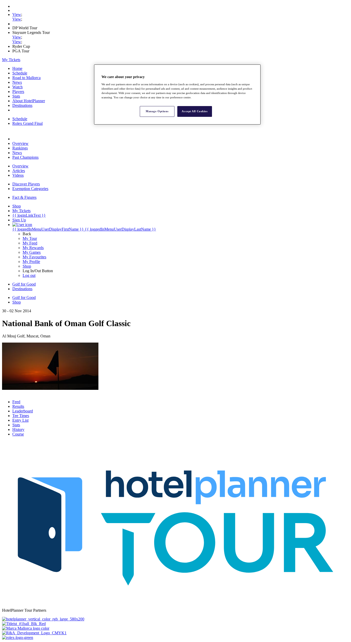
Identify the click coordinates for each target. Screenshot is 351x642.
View (16, 14)
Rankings (20, 148)
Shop (27, 266)
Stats (16, 96)
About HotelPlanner (28, 101)
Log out (29, 275)
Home (17, 68)
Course (18, 434)
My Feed (30, 243)
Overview (20, 143)
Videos (18, 175)
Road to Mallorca (26, 77)
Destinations (22, 105)
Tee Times (20, 415)
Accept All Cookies (194, 111)
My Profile (31, 261)
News (17, 82)
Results (18, 406)
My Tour (30, 238)
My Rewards (33, 248)
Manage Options (157, 111)
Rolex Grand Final (27, 123)
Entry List (20, 420)
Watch (17, 87)
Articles (18, 170)
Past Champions (25, 157)
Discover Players (26, 184)
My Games (32, 252)
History (18, 429)
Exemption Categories (30, 188)
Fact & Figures (24, 197)
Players (18, 91)
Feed (16, 402)
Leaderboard (22, 411)
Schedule (19, 73)
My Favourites (34, 257)
